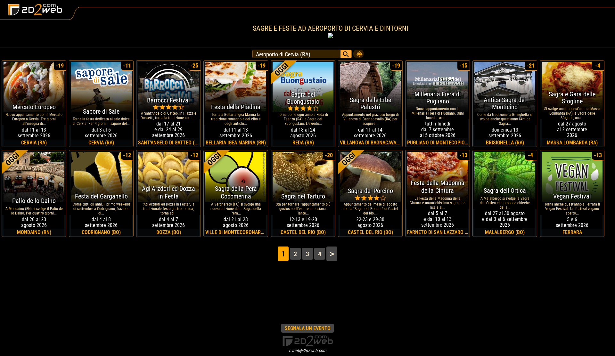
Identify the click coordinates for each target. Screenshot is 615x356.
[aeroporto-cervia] (358, 52)
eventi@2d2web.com (307, 350)
